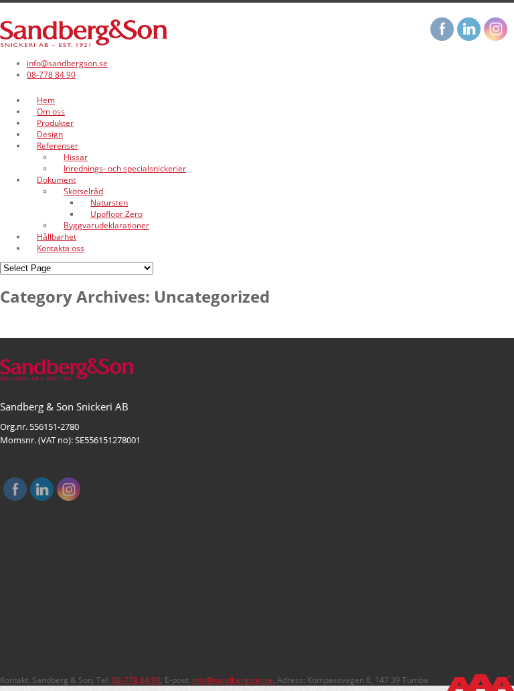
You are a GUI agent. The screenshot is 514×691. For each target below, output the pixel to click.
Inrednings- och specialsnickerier (125, 168)
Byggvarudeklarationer (106, 225)
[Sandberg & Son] (83, 44)
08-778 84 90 (51, 74)
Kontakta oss (60, 248)
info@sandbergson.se (67, 63)
